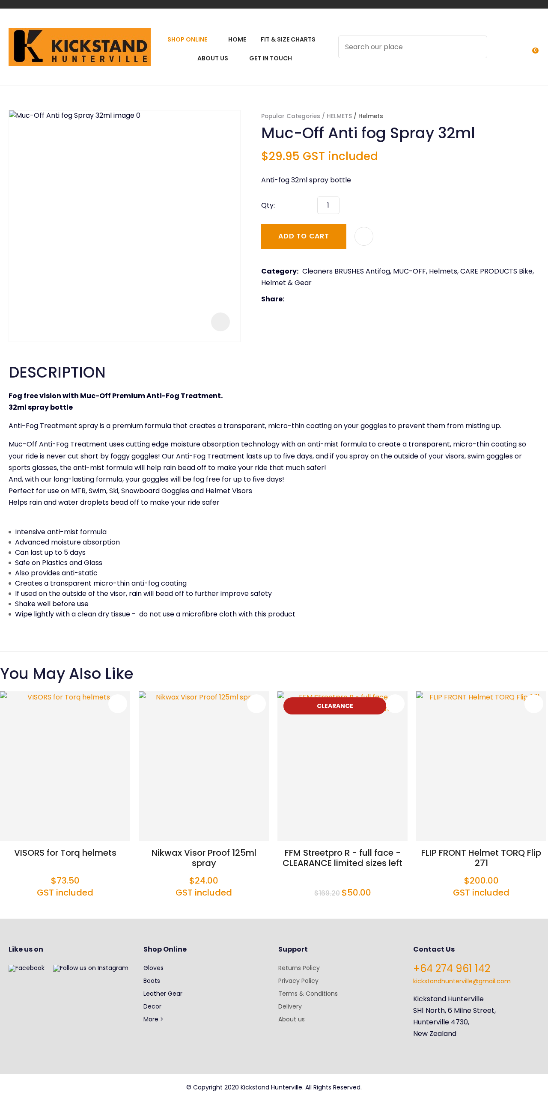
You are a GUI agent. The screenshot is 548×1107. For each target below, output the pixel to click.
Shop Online (187, 39)
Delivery (290, 1006)
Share (272, 299)
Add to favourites (117, 703)
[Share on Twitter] (301, 299)
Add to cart (303, 236)
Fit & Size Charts (288, 39)
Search (477, 47)
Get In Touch (270, 58)
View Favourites (514, 52)
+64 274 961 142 (451, 968)
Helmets (370, 116)
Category (279, 271)
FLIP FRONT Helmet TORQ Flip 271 (481, 858)
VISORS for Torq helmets (65, 853)
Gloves (153, 968)
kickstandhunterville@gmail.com (462, 981)
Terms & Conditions (308, 993)
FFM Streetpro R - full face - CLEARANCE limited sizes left (342, 858)
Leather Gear (162, 993)
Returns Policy (299, 968)
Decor (152, 1006)
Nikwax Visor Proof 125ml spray (204, 858)
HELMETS (339, 116)
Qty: (268, 205)
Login (498, 52)
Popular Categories (290, 116)
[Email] (314, 299)
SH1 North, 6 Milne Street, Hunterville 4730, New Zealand (454, 1022)
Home (237, 39)
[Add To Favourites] (363, 236)
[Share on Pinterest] (327, 299)
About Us (212, 58)
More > (153, 1019)
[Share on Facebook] (289, 299)
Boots (151, 980)
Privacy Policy (298, 980)
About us (291, 1019)
